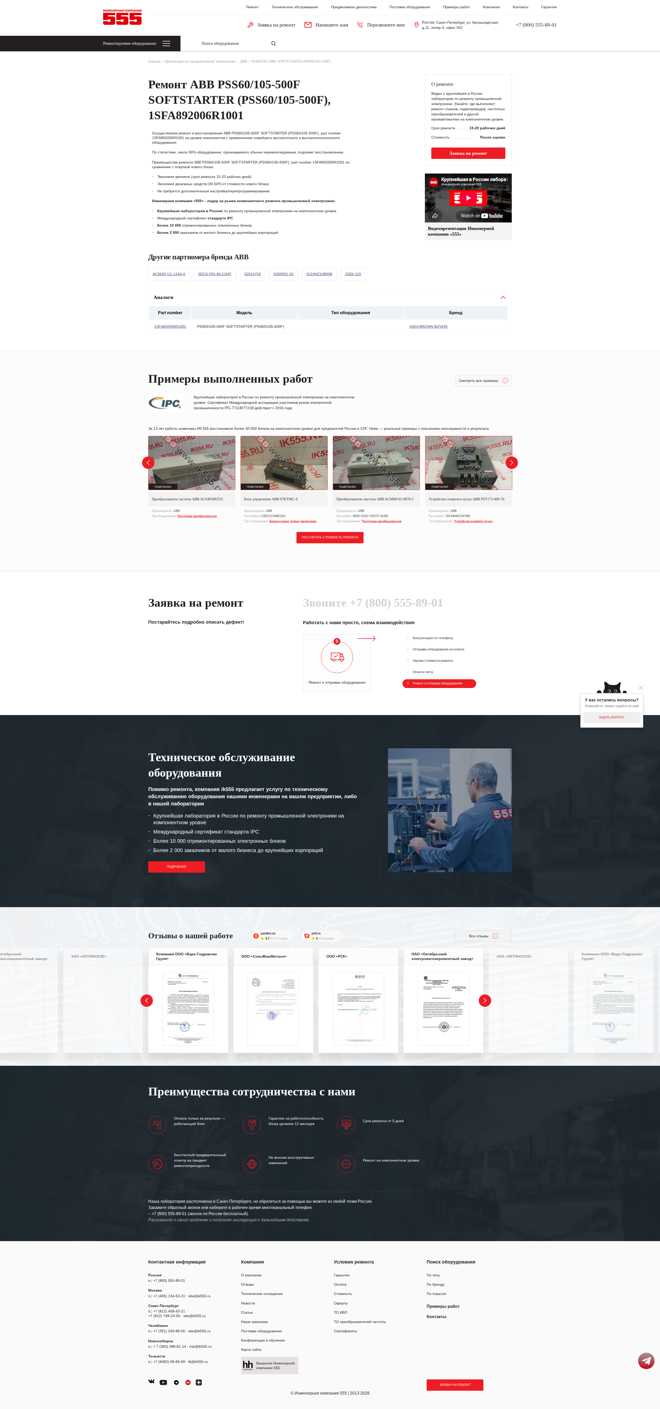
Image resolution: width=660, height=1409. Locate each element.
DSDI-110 (353, 274)
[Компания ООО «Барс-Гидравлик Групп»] (188, 1009)
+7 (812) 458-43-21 (169, 1311)
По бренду (435, 1284)
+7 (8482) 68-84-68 (169, 1362)
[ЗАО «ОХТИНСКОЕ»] (103, 1009)
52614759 (252, 274)
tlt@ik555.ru (198, 1362)
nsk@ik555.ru (200, 1346)
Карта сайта (251, 1349)
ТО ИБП (340, 1312)
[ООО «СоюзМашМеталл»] (273, 1009)
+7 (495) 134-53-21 (169, 1296)
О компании (251, 1275)
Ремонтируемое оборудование (129, 43)
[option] (192, 477)
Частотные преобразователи (197, 516)
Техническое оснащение (262, 1294)
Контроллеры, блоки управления (292, 521)
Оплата (340, 1284)
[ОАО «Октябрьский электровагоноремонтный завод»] (443, 1009)
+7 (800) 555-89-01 (536, 25)
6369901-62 (284, 274)
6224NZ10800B (319, 274)
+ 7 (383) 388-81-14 (169, 1346)
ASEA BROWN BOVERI (428, 326)
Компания (491, 7)
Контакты (520, 7)
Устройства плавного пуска (473, 521)
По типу (433, 1275)
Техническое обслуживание (294, 7)
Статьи (247, 1312)
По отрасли (436, 1294)
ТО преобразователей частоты (360, 1322)
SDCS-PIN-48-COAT (215, 274)
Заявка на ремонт (455, 1385)
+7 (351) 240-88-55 (169, 1331)
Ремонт (252, 7)
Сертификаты (345, 1331)
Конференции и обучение (263, 1340)
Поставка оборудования (410, 7)
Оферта (341, 1303)
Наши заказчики (254, 1322)
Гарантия (549, 7)
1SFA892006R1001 (170, 326)
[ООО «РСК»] (358, 1009)
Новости (248, 1303)
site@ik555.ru (199, 1296)
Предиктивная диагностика (354, 7)
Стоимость (343, 1294)
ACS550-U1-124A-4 (169, 274)
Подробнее (176, 867)
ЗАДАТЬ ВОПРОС (612, 717)
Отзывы (247, 1284)
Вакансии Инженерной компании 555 (275, 1365)
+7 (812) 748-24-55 (164, 1316)
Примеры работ (456, 7)
